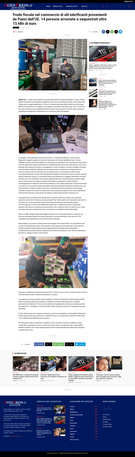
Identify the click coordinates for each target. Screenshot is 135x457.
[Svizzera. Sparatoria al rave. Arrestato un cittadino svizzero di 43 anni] (54, 363)
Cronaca (16, 27)
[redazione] (14, 31)
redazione (20, 31)
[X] (107, 6)
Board (105, 417)
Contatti (105, 422)
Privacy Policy (107, 424)
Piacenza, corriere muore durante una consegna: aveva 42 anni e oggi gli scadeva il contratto (108, 376)
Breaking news (92, 63)
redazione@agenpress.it (17, 436)
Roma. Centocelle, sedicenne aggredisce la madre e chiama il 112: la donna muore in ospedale (107, 83)
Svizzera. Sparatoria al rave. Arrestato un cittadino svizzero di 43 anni (53, 376)
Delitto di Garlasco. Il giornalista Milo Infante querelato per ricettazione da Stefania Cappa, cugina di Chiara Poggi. (107, 104)
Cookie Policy (107, 427)
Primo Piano (99, 372)
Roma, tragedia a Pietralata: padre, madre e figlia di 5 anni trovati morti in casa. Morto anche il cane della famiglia (103, 66)
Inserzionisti (107, 419)
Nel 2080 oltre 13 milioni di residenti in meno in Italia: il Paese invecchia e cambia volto (25, 376)
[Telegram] (120, 32)
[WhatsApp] (112, 32)
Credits (86, 453)
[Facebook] (103, 6)
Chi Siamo (106, 414)
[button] (129, 6)
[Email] (116, 32)
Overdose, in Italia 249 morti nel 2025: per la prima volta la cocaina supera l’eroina (107, 92)
